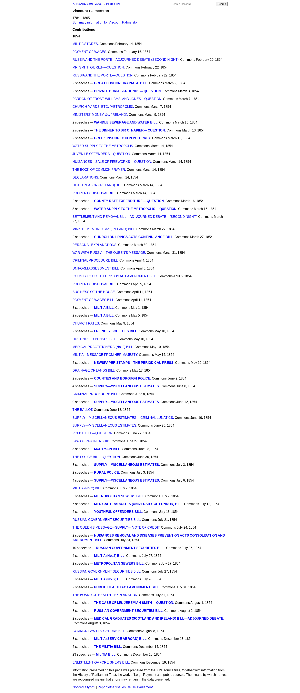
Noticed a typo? (83, 687)
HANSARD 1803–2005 (87, 3)
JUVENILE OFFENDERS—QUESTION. (101, 154)
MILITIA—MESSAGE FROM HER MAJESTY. (105, 354)
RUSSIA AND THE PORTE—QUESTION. (102, 75)
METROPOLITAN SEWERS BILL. (119, 496)
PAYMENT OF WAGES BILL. (93, 300)
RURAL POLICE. (107, 472)
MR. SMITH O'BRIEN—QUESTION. (98, 67)
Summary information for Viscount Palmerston (105, 22)
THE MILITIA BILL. (108, 646)
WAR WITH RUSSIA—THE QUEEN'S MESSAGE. (109, 252)
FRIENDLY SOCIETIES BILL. (116, 331)
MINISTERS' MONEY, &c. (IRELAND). (100, 114)
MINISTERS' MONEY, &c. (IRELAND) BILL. (104, 229)
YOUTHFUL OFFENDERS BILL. (118, 511)
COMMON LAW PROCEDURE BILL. (99, 631)
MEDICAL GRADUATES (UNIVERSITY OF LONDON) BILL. (138, 504)
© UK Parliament (140, 687)
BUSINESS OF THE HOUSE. (94, 292)
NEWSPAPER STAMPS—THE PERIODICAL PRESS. (134, 362)
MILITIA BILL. (104, 307)
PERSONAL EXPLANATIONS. (94, 245)
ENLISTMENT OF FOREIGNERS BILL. (101, 662)
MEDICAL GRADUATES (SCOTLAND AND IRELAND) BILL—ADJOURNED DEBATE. (159, 618)
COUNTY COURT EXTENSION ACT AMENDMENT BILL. (114, 276)
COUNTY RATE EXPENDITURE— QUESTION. (129, 201)
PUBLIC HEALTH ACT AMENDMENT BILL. (127, 587)
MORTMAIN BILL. (107, 449)
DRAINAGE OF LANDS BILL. (94, 370)
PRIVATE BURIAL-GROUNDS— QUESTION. (128, 91)
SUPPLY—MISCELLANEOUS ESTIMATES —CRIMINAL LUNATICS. (123, 417)
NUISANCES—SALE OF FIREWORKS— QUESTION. (112, 161)
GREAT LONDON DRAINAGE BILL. (121, 83)
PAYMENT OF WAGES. (89, 52)
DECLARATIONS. (85, 177)
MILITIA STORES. (85, 44)
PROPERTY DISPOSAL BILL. (94, 193)
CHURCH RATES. (86, 323)
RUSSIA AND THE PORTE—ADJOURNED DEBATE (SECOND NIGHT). (125, 59)
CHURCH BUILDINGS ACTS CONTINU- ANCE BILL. (134, 237)
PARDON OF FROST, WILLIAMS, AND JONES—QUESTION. (117, 99)
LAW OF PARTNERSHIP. (91, 441)
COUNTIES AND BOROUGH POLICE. (122, 378)
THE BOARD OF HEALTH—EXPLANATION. (105, 595)
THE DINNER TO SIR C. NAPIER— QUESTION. (130, 130)
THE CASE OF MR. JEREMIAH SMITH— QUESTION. (134, 602)
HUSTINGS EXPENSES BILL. (94, 339)
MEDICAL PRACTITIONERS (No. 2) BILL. (103, 347)
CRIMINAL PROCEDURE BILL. (95, 260)
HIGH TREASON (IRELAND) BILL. (97, 185)
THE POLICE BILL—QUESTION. (96, 457)
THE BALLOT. (82, 409)
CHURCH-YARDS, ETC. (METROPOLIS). (103, 106)
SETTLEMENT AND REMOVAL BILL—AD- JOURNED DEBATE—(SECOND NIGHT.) (134, 216)
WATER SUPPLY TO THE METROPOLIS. (103, 146)
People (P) (113, 3)
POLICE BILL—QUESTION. (92, 433)
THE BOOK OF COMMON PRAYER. (99, 169)
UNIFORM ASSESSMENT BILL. (96, 268)
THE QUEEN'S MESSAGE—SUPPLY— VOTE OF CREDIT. (116, 527)
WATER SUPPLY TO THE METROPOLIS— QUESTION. (135, 209)
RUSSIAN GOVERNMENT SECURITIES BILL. (106, 519)
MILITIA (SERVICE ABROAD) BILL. (120, 638)
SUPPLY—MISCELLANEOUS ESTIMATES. (127, 386)
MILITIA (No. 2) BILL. (87, 488)
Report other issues (112, 687)
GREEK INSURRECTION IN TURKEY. (122, 138)
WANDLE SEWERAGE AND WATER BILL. (126, 122)
